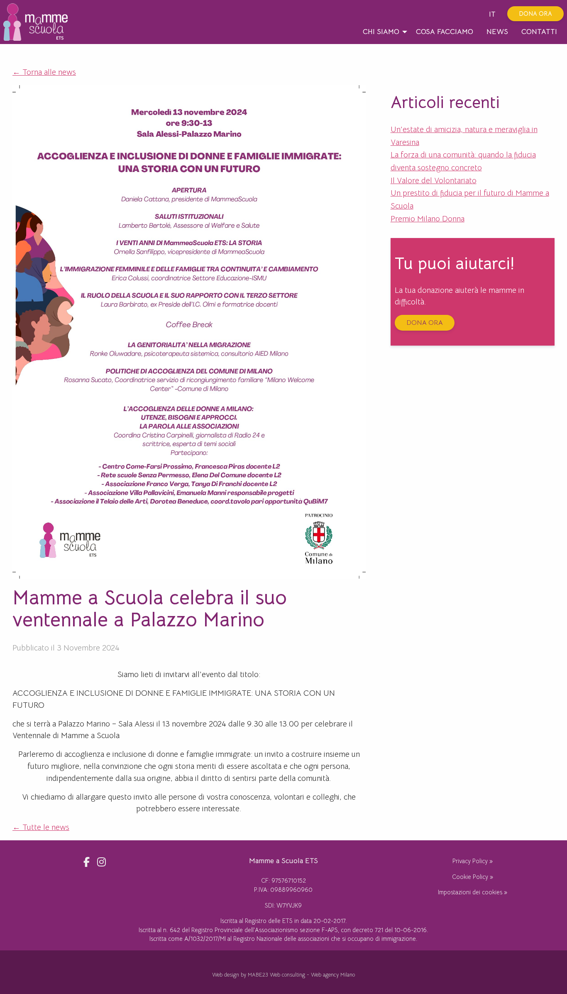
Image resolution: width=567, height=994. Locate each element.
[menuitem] (382, 32)
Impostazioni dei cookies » (472, 892)
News (497, 31)
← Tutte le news (40, 827)
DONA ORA (535, 13)
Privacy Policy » (472, 861)
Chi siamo (381, 31)
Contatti (539, 31)
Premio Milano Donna (427, 219)
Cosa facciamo (444, 31)
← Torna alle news (44, 72)
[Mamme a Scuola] (38, 22)
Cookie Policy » (472, 877)
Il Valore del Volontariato (434, 180)
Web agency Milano (333, 975)
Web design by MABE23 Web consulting (258, 975)
